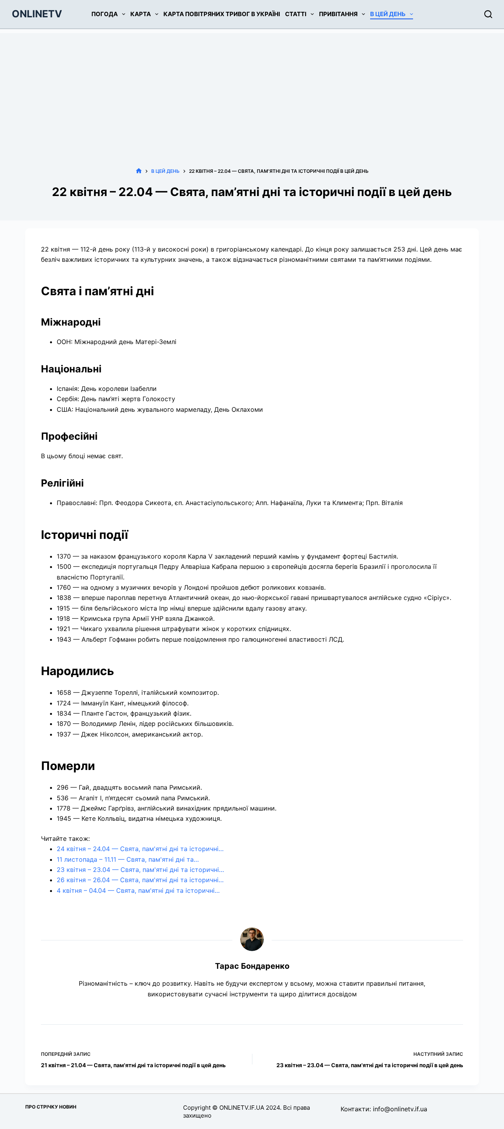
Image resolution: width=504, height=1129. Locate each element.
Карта (140, 14)
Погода (104, 14)
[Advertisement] (252, 88)
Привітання (338, 14)
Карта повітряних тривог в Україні (221, 14)
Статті (295, 14)
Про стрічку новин (50, 1107)
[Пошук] (488, 14)
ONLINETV (37, 14)
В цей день (388, 14)
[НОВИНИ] (139, 171)
